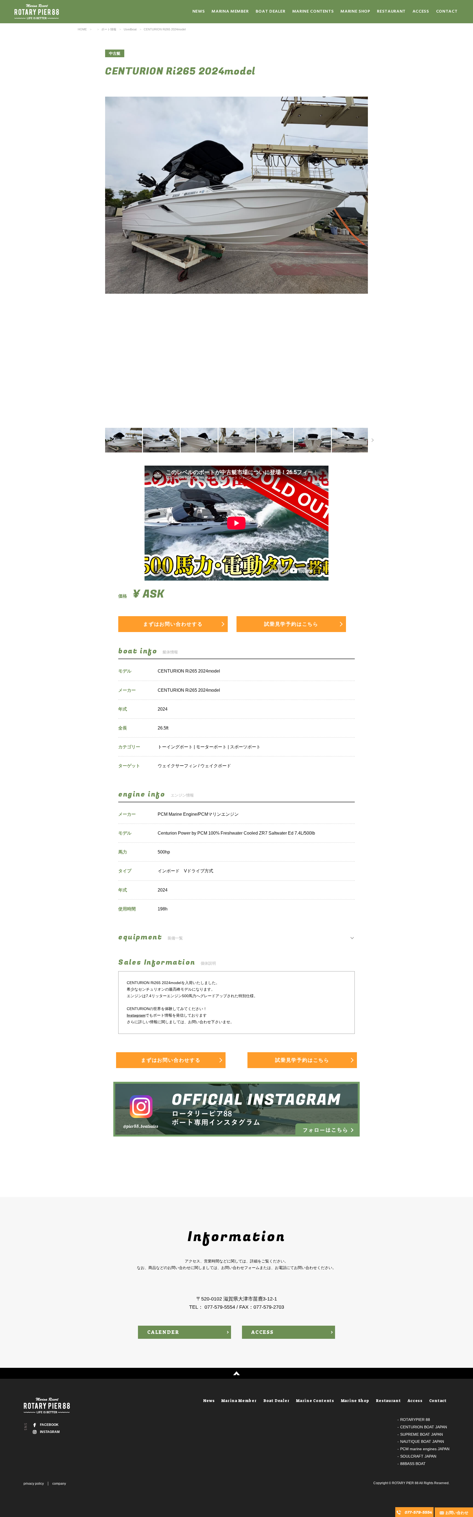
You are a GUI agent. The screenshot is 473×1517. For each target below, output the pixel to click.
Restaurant (391, 11)
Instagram (136, 1015)
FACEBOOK (49, 1424)
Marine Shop (355, 11)
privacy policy (34, 1484)
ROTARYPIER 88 (415, 1419)
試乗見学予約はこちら (291, 624)
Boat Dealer (270, 11)
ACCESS (262, 1332)
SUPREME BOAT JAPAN (421, 1434)
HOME (82, 29)
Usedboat (130, 29)
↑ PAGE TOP (236, 1373)
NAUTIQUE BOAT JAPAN (422, 1441)
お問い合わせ (456, 1512)
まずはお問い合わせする (173, 624)
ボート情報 (108, 29)
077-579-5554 (418, 1512)
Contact (446, 11)
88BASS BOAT (413, 1463)
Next (360, 256)
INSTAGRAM (50, 1432)
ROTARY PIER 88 (405, 1483)
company (59, 1484)
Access (421, 11)
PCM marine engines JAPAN (424, 1449)
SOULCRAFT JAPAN (418, 1456)
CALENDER (163, 1332)
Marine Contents (313, 11)
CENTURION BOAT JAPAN (423, 1427)
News (198, 11)
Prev (112, 256)
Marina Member (230, 11)
